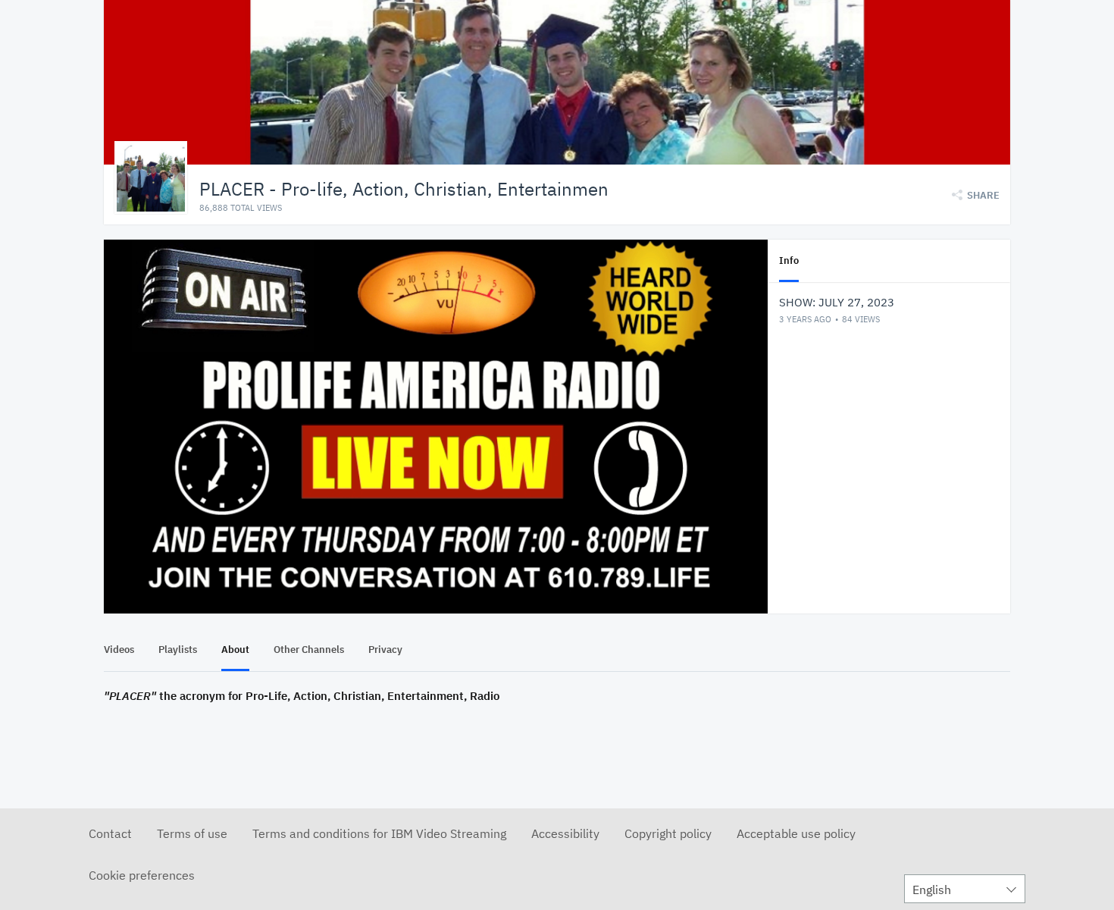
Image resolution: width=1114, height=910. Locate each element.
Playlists (177, 649)
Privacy (385, 649)
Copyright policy (668, 833)
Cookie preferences (142, 875)
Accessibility (565, 833)
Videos (119, 649)
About (235, 649)
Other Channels (309, 649)
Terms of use (192, 833)
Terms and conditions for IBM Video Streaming (379, 833)
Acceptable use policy (796, 833)
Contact (110, 833)
